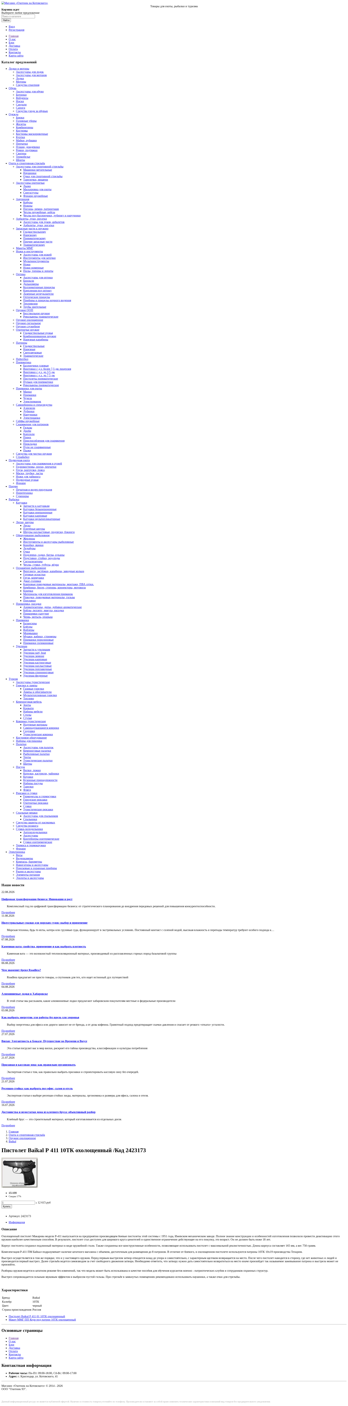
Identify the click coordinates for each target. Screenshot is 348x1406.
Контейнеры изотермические (41, 838)
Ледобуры (29, 548)
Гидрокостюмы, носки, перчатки (36, 466)
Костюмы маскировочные (32, 133)
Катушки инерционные (37, 512)
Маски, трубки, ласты (29, 473)
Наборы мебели (33, 711)
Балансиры (30, 623)
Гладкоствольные (34, 346)
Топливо (28, 698)
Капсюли (29, 434)
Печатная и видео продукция (34, 489)
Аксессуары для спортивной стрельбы (39, 166)
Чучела (27, 398)
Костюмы (22, 130)
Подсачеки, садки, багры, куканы (44, 554)
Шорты (20, 160)
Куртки (20, 137)
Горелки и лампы (26, 685)
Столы (27, 714)
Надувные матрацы (35, 724)
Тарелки (28, 786)
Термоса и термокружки (31, 845)
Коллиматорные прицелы (39, 287)
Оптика (20, 274)
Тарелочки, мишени (35, 179)
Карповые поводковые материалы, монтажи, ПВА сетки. (58, 584)
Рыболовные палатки (36, 753)
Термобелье (23, 156)
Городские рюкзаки (35, 799)
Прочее (13, 486)
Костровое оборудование (31, 737)
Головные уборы (26, 120)
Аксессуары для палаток (38, 747)
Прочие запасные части (37, 241)
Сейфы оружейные (28, 421)
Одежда (13, 114)
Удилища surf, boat (34, 652)
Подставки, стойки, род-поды (41, 558)
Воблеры (28, 629)
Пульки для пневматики (38, 381)
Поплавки (29, 600)
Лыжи (27, 186)
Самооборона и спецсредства (34, 404)
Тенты (27, 757)
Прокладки (30, 443)
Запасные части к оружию (32, 228)
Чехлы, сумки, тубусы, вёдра (41, 564)
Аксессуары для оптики (38, 277)
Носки (20, 101)
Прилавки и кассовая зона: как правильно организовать (38, 1064)
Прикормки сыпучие (36, 613)
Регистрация (16, 29)
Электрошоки (31, 417)
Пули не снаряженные (37, 447)
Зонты (27, 705)
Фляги (27, 789)
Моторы (21, 81)
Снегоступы (30, 192)
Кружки (28, 776)
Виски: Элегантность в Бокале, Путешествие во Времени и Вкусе (44, 1041)
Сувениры (22, 496)
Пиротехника (24, 492)
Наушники (29, 173)
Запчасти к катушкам (36, 505)
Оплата (13, 49)
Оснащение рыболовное (31, 567)
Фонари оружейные (35, 195)
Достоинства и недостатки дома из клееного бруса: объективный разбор (48, 1112)
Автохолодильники (35, 832)
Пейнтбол (22, 359)
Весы (19, 855)
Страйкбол (22, 457)
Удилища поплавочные (37, 669)
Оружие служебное (28, 326)
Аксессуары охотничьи (30, 182)
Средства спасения (27, 84)
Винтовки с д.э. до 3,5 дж (39, 372)
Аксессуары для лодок (30, 71)
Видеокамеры (24, 858)
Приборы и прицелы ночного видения (47, 300)
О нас (12, 39)
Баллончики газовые (36, 365)
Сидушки (29, 731)
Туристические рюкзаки (38, 809)
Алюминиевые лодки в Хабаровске (24, 993)
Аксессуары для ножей (37, 254)
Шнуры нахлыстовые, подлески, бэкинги (49, 532)
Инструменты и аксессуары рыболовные (48, 541)
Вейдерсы (22, 98)
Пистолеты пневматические (40, 378)
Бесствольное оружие (36, 313)
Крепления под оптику (37, 290)
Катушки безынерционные (40, 509)
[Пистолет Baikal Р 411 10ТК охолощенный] (19, 1186)
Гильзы (27, 427)
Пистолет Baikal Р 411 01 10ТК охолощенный (37, 1316)
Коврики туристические (31, 721)
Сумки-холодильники (29, 829)
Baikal (12, 1141)
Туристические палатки (38, 760)
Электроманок (32, 401)
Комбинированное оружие (39, 336)
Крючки (28, 590)
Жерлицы (29, 538)
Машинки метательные (37, 169)
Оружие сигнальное (28, 323)
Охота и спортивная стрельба (27, 163)
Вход (12, 26)
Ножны (27, 205)
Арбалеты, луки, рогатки (31, 218)
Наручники (30, 414)
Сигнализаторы (33, 561)
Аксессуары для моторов (31, 75)
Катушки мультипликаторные (41, 519)
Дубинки (28, 411)
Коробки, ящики (33, 545)
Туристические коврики (38, 734)
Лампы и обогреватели (37, 691)
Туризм (13, 678)
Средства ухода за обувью (32, 111)
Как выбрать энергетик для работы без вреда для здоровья (40, 1017)
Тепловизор (30, 303)
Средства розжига (27, 825)
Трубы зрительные (34, 306)
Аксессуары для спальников (40, 815)
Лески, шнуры (25, 522)
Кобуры (28, 202)
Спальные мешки (27, 812)
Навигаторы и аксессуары (32, 864)
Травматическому (34, 244)
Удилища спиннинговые (38, 672)
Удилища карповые (35, 659)
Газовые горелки (33, 688)
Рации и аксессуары (28, 871)
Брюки (20, 117)
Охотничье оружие (27, 329)
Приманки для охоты (29, 388)
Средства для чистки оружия (34, 453)
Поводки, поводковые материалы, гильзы (49, 597)
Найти (6, 20)
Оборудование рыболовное (33, 535)
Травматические (33, 355)
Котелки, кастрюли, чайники (41, 773)
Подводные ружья (27, 479)
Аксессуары (30, 835)
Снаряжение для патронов (32, 424)
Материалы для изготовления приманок (48, 594)
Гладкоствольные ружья (38, 333)
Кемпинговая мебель (29, 701)
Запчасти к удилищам (36, 649)
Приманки (29, 395)
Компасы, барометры (29, 861)
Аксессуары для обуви (30, 91)
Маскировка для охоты (37, 189)
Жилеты (21, 124)
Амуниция (22, 199)
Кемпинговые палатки (37, 750)
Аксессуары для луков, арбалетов (44, 222)
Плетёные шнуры (34, 528)
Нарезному (30, 235)
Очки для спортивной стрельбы (43, 176)
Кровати (28, 708)
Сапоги (20, 107)
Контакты (15, 52)
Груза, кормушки (33, 577)
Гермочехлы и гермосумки (39, 796)
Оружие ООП (24, 310)
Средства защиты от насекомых (35, 822)
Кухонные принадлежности (40, 780)
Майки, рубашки (26, 140)
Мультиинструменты (36, 261)
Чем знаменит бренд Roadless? (21, 970)
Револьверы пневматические (41, 385)
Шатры (27, 763)
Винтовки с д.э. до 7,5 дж (39, 375)
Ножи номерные (33, 267)
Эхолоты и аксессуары (30, 877)
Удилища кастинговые (37, 662)
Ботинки (21, 94)
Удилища (21, 646)
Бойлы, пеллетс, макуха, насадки (43, 610)
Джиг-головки (32, 581)
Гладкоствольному (34, 231)
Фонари (21, 483)
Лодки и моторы (19, 68)
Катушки (21, 502)
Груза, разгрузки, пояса (30, 470)
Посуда (20, 767)
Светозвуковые (32, 352)
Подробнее (8, 912)
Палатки (21, 744)
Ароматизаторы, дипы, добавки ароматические (52, 607)
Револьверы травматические (40, 316)
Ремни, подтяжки (27, 150)
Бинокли (28, 280)
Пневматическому (34, 238)
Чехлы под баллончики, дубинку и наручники (52, 215)
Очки (26, 551)
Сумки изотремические (37, 842)
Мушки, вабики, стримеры (39, 636)
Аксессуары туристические (33, 682)
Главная (13, 36)
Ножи (26, 264)
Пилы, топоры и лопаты (38, 270)
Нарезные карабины (35, 339)
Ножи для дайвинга (28, 476)
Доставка (14, 45)
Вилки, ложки (32, 770)
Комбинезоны (24, 127)
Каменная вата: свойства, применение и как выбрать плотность (43, 946)
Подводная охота (19, 460)
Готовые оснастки (34, 574)
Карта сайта (16, 55)
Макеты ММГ (24, 248)
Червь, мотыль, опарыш (38, 616)
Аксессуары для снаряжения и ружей (39, 463)
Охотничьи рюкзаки (35, 802)
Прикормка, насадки (28, 603)
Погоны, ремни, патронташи (41, 208)
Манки (27, 391)
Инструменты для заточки (39, 257)
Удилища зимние (33, 656)
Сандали (21, 104)
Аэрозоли (29, 408)
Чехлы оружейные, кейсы (39, 212)
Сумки (27, 806)
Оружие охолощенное (29, 319)
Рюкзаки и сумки (26, 793)
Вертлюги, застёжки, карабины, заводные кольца (53, 571)
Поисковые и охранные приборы (36, 868)
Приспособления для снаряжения (44, 440)
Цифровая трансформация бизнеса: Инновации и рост (36, 899)
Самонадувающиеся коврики (41, 727)
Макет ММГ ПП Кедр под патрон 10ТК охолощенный (42, 1319)
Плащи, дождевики (28, 146)
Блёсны (27, 626)
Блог (11, 42)
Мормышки (30, 633)
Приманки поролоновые (38, 639)
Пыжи (27, 450)
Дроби (27, 430)
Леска (26, 525)
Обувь (12, 88)
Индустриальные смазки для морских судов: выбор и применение (44, 922)
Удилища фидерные (35, 675)
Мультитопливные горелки (40, 695)
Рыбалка (14, 499)
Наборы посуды (33, 783)
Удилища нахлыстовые (37, 665)
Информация (17, 1222)
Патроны (21, 342)
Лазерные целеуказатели (38, 293)
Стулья (27, 718)
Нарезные (29, 349)
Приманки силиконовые (38, 643)
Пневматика (23, 362)
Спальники (30, 819)
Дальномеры (31, 284)
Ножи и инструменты (29, 251)
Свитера (21, 153)
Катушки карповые (35, 515)
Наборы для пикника (29, 740)
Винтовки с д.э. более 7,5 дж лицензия (47, 368)
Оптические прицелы (36, 297)
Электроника (17, 851)
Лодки (20, 78)
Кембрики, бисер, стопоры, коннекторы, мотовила (54, 587)
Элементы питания (28, 874)
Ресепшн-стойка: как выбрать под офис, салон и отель (37, 1088)
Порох (27, 437)
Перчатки (22, 143)
